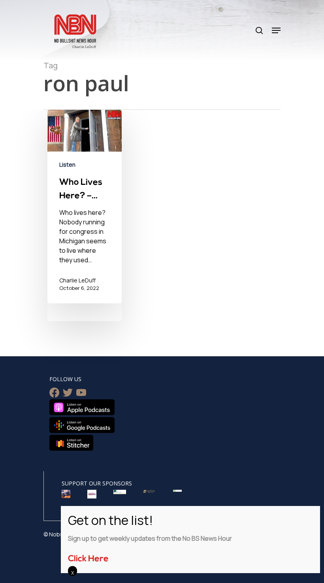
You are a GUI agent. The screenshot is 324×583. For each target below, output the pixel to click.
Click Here (88, 559)
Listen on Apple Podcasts (82, 407)
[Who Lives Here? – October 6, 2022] (84, 206)
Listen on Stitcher (71, 443)
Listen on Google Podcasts (82, 425)
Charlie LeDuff (77, 280)
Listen (67, 164)
